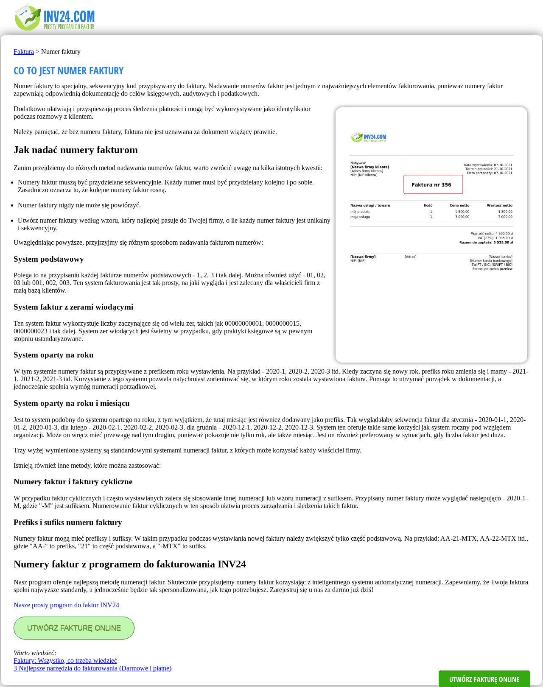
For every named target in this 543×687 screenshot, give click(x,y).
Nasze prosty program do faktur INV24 (66, 605)
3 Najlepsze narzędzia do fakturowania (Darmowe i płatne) (92, 668)
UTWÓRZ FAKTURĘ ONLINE (74, 628)
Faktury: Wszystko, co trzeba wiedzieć (65, 660)
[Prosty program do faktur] (56, 31)
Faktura (24, 51)
